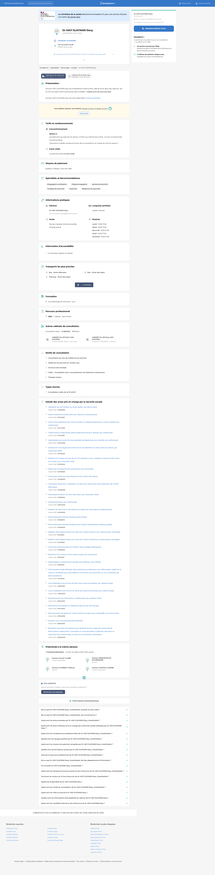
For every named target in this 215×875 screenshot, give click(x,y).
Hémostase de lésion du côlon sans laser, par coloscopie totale (73, 494)
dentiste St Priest (94, 828)
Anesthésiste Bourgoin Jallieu (55, 840)
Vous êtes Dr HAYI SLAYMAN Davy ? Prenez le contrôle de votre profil (81, 54)
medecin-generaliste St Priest (98, 837)
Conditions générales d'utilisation (34, 861)
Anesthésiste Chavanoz (12, 840)
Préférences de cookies (92, 861)
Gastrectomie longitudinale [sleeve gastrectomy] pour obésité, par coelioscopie (80, 433)
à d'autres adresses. (93, 98)
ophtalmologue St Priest (96, 840)
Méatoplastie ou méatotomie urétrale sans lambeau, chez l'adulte (74, 562)
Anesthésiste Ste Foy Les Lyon (55, 834)
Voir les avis (84, 113)
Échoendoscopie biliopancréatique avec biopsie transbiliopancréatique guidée (80, 524)
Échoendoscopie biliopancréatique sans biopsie (67, 517)
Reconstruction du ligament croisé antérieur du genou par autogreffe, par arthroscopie (83, 613)
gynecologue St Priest (96, 831)
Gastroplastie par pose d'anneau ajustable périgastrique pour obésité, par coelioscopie (83, 440)
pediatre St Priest (94, 846)
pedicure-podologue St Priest (98, 849)
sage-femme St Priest (96, 852)
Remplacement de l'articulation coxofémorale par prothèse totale (74, 598)
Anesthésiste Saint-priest (72, 33)
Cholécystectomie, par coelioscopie (62, 502)
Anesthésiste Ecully (52, 837)
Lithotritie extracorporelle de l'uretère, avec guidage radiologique (74, 547)
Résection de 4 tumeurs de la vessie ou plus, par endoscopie (72, 554)
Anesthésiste (54, 68)
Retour (14, 3)
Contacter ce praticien (67, 41)
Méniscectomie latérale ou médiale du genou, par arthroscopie (73, 606)
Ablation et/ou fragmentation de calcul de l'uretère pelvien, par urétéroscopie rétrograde (84, 532)
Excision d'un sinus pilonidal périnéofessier (65, 621)
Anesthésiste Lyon (11, 831)
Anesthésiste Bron (52, 828)
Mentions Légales (19, 861)
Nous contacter (80, 861)
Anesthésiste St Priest (12, 828)
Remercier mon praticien (53, 692)
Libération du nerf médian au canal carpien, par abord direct (72, 407)
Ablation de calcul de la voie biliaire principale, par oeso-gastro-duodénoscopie (80, 509)
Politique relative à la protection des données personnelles (59, 861)
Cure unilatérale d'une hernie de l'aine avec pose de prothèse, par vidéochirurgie (81, 591)
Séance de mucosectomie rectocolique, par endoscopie (70, 469)
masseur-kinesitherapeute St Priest (99, 834)
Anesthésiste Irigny (52, 831)
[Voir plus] (84, 677)
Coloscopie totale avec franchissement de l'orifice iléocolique (73, 476)
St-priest (74, 68)
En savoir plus (74, 17)
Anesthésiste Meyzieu (12, 834)
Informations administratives (85, 701)
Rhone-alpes (65, 68)
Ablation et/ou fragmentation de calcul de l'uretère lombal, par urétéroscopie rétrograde (84, 539)
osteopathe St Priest (95, 843)
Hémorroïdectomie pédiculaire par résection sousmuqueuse (72, 415)
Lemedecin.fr (44, 68)
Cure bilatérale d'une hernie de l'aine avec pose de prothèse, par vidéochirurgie (80, 583)
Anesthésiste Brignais (12, 837)
